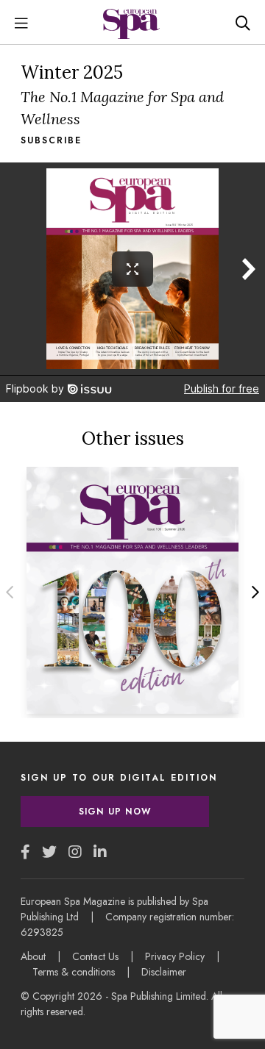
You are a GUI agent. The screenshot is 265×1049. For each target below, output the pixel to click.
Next (255, 592)
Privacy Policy (175, 956)
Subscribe (51, 140)
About (33, 956)
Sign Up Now (115, 811)
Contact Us (95, 956)
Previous (9, 592)
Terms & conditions (73, 971)
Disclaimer (163, 971)
